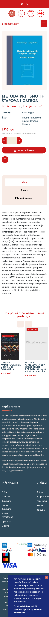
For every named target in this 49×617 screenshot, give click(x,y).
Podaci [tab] (24, 190)
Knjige (39, 492)
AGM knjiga (28, 112)
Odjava (5, 525)
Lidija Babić (32, 106)
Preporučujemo (41, 496)
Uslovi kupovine (6, 507)
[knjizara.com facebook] (22, 4)
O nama (6, 492)
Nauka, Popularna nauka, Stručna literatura (31, 121)
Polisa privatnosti (7, 515)
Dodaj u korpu (26, 150)
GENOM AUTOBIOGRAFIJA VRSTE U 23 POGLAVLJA (11, 366)
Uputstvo (6, 521)
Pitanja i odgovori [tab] (24, 198)
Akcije (39, 505)
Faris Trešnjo (12, 106)
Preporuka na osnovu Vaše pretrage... (24, 315)
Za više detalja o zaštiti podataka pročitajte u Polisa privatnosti (28, 609)
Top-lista (41, 501)
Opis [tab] (24, 182)
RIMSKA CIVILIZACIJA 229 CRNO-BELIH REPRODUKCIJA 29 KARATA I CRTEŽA (35, 367)
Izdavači (40, 509)
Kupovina (6, 501)
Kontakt (6, 496)
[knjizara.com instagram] (27, 4)
